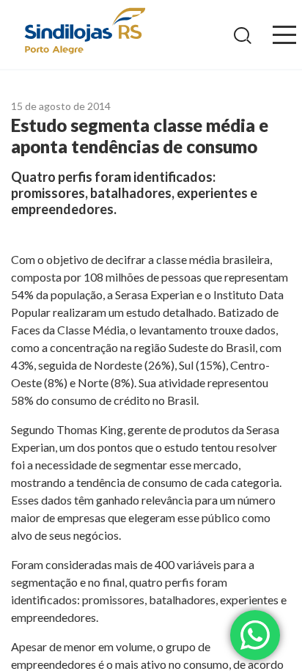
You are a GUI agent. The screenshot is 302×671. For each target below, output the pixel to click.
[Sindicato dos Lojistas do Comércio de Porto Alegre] (84, 32)
